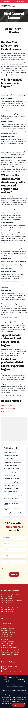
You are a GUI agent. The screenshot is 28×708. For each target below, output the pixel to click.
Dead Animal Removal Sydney (13, 495)
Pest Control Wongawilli (7, 609)
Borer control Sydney (10, 465)
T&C (23, 567)
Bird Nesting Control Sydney (12, 462)
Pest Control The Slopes (7, 606)
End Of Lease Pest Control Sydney (12, 508)
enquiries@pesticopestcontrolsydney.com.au (15, 672)
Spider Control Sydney (10, 485)
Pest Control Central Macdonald (9, 608)
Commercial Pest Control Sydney (11, 499)
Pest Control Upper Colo (7, 602)
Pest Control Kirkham (6, 598)
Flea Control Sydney (10, 472)
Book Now (14, 574)
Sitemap (14, 685)
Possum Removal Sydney (11, 478)
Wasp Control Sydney (10, 492)
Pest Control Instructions (8, 569)
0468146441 (7, 1)
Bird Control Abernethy (7, 415)
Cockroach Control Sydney (12, 469)
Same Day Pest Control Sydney (13, 513)
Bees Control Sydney (10, 459)
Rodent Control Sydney (11, 482)
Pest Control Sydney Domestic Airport (11, 595)
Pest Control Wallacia (7, 611)
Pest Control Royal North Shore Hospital (11, 600)
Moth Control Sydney (10, 475)
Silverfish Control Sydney (11, 488)
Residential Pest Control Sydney (11, 504)
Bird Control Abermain (7, 412)
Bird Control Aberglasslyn (8, 408)
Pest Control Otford (6, 597)
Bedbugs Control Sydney (11, 455)
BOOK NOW (21, 1)
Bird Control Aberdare (7, 405)
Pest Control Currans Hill (7, 604)
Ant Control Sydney (10, 452)
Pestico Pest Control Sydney (10, 666)
